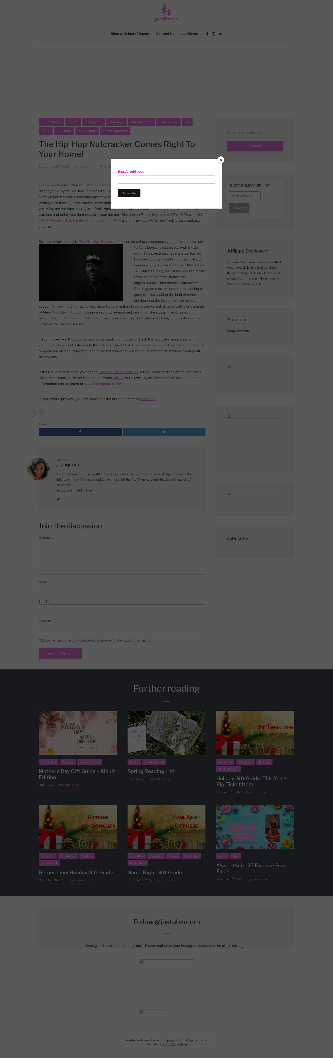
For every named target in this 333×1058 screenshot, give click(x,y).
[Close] (220, 159)
